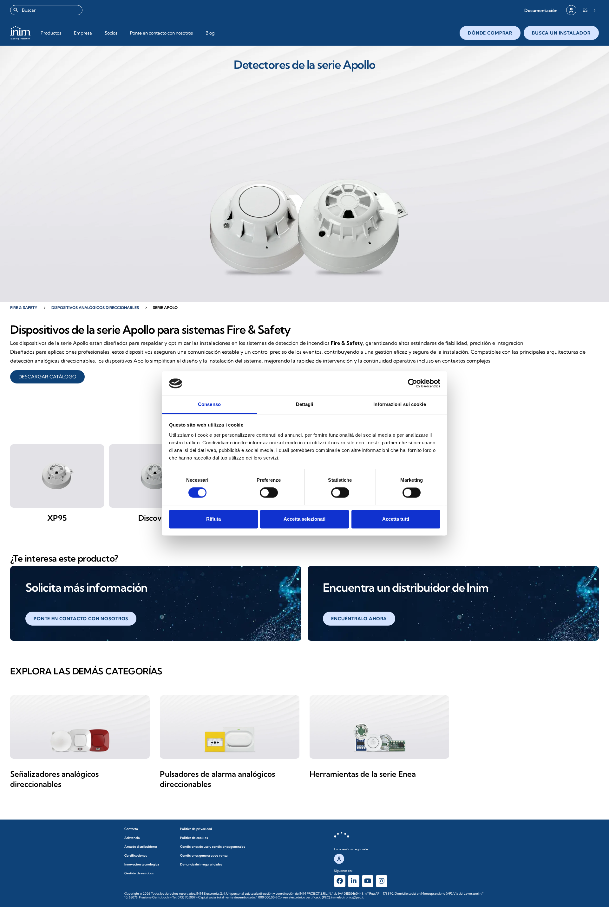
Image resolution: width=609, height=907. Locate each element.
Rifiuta (213, 519)
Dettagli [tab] (304, 404)
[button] (541, 10)
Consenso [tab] (209, 404)
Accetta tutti (395, 519)
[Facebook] (339, 881)
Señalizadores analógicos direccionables (54, 779)
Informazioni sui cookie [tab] (399, 404)
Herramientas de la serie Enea (363, 774)
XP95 (57, 518)
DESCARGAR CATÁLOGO (47, 377)
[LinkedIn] (353, 881)
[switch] (269, 493)
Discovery (156, 518)
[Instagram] (381, 881)
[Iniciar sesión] (571, 10)
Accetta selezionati (304, 519)
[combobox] (46, 10)
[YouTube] (367, 881)
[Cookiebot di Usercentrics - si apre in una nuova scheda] (412, 383)
